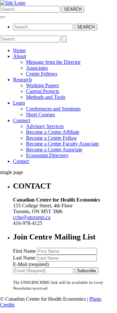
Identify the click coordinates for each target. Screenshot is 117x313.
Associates (37, 68)
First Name (25, 251)
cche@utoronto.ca (31, 217)
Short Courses (40, 114)
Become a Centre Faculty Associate (62, 143)
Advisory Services (45, 126)
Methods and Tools (45, 97)
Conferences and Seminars (53, 108)
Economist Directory (47, 155)
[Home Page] (12, 3)
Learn (19, 103)
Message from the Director (53, 62)
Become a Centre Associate (54, 149)
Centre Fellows (41, 73)
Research (22, 79)
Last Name (25, 258)
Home (19, 50)
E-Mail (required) (31, 264)
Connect (21, 120)
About (19, 56)
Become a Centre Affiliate (52, 132)
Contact (21, 161)
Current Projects (42, 91)
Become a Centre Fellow (51, 138)
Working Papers (42, 85)
